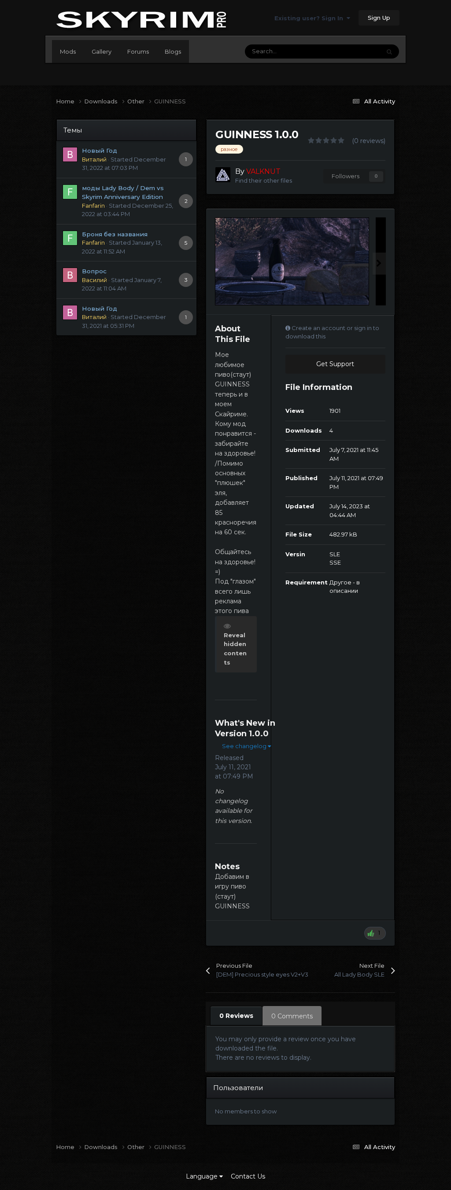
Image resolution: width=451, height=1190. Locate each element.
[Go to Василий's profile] (70, 275)
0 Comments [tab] (292, 1016)
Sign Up (379, 17)
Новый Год (99, 150)
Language (202, 1176)
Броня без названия (115, 234)
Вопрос (94, 271)
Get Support (335, 364)
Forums (138, 51)
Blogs (173, 51)
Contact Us (248, 1176)
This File (357, 51)
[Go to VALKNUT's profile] (222, 174)
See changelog (245, 745)
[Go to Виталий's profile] (70, 154)
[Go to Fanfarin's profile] (70, 191)
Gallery (101, 51)
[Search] (389, 51)
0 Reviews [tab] (236, 1016)
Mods (68, 51)
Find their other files (263, 180)
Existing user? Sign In (310, 18)
